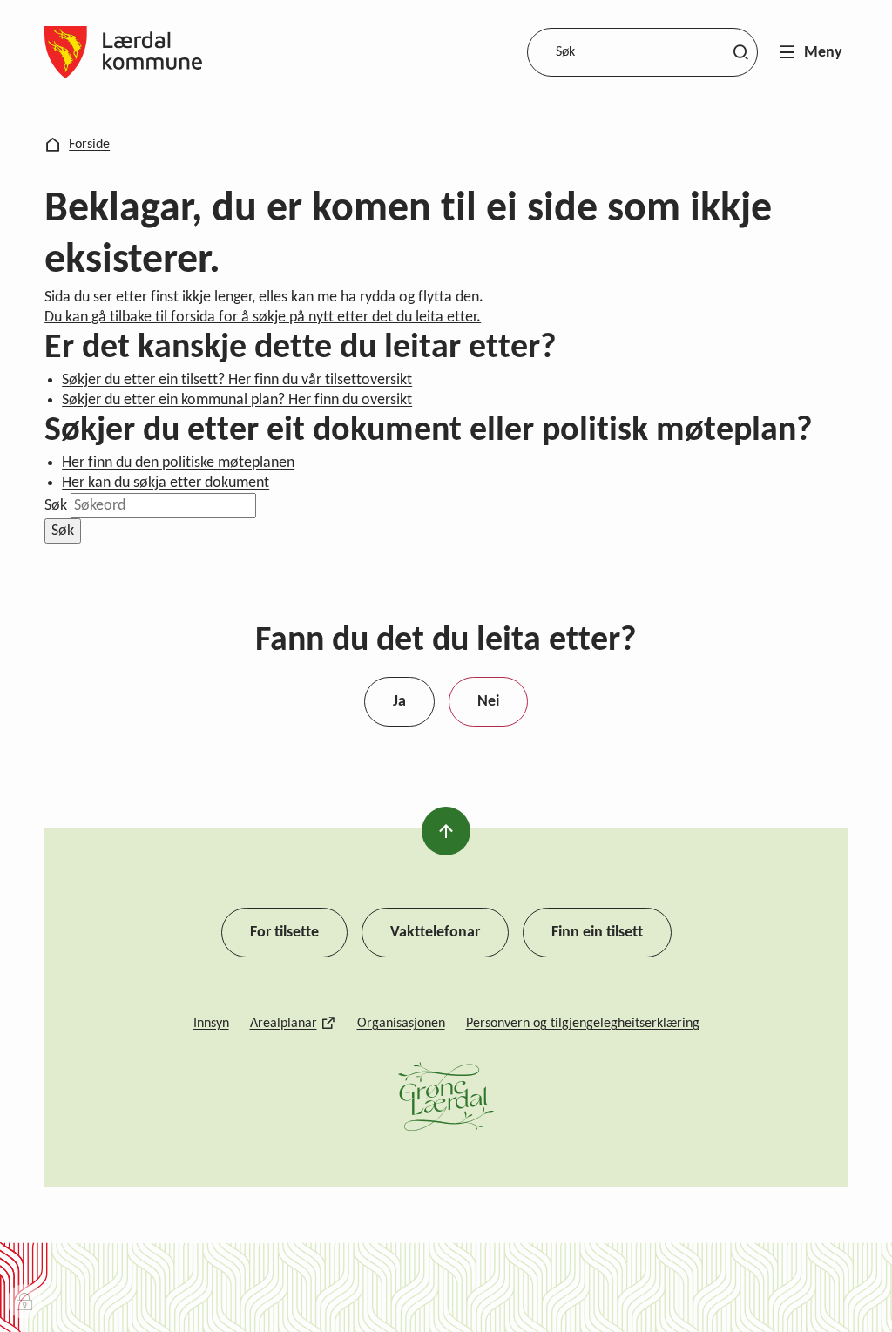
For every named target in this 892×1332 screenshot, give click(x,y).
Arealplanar (283, 1024)
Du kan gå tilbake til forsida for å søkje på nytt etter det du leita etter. (262, 317)
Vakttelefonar (435, 932)
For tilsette (284, 932)
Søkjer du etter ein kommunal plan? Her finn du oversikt (237, 400)
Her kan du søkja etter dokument (165, 483)
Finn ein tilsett (597, 932)
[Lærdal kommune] (123, 52)
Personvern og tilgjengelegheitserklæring (582, 1024)
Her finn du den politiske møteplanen (178, 463)
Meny (823, 52)
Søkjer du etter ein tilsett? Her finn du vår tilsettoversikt (237, 380)
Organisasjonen (401, 1024)
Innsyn (211, 1024)
